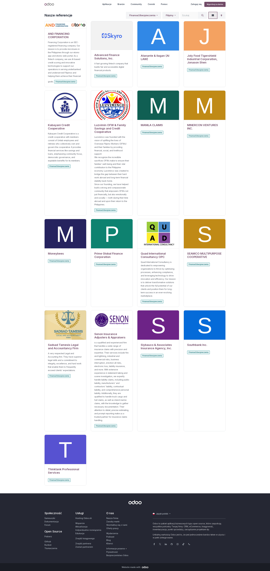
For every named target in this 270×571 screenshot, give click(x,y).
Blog (108, 540)
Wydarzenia (112, 533)
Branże (121, 4)
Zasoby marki (113, 521)
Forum (47, 525)
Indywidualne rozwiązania (88, 530)
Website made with (131, 567)
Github (47, 541)
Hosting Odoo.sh (83, 518)
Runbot (47, 545)
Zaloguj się (196, 4)
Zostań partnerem (84, 547)
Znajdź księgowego (85, 538)
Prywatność (112, 552)
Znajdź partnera (83, 543)
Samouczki (49, 518)
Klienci (109, 543)
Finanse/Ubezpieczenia (142, 15)
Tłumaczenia (50, 548)
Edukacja (79, 533)
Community (136, 4)
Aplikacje (107, 4)
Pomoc (164, 4)
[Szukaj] (202, 15)
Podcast (110, 537)
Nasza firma (112, 518)
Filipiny (169, 15)
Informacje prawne (115, 548)
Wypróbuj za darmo (215, 4)
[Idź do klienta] (65, 25)
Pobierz (48, 536)
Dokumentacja (51, 521)
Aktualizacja (81, 526)
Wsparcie (80, 523)
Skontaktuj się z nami (116, 525)
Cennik (151, 4)
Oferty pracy (112, 528)
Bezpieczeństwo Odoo (117, 555)
